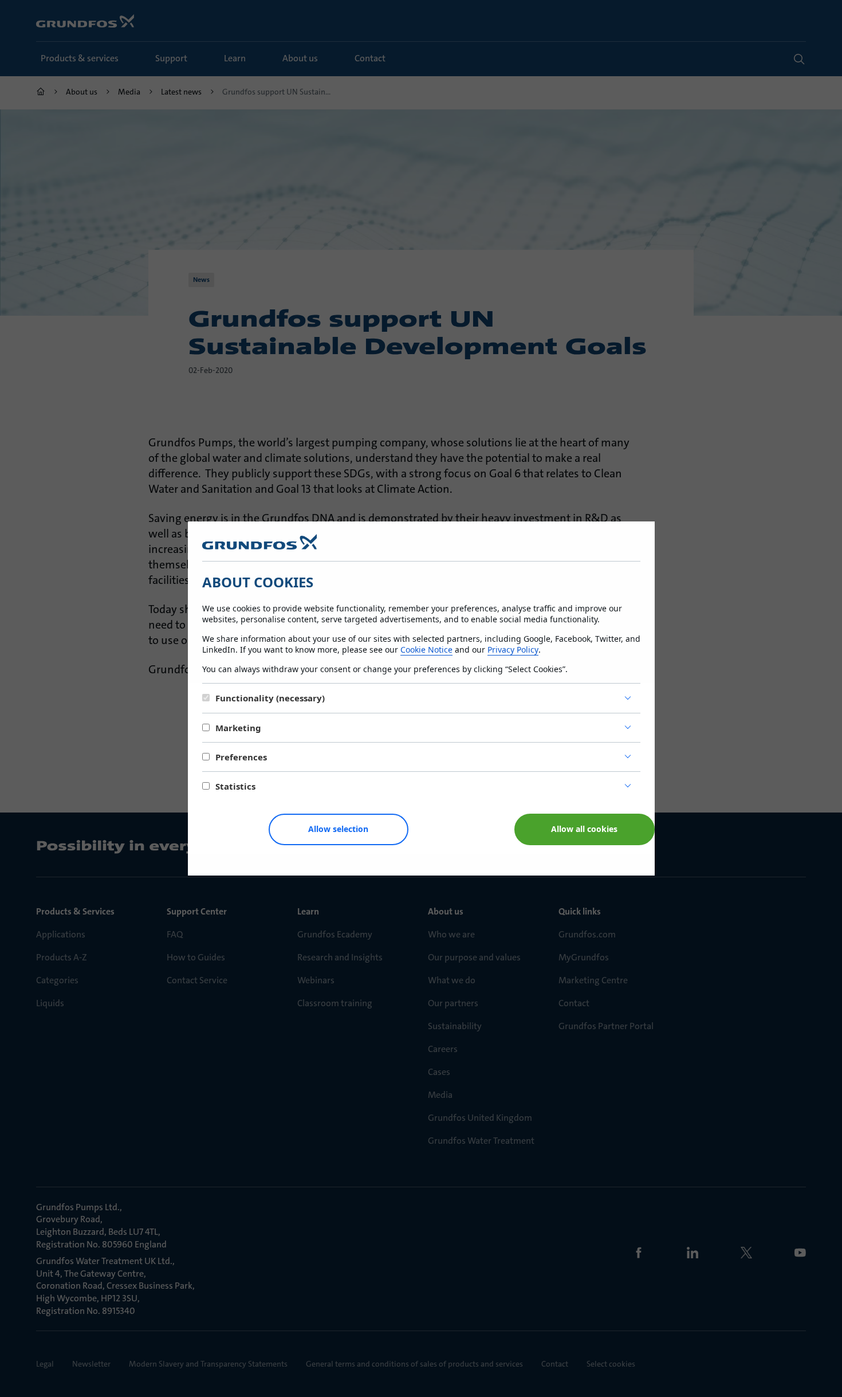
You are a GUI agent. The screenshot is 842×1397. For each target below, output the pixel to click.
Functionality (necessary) (270, 698)
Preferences (241, 757)
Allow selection (338, 828)
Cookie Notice (426, 649)
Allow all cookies (584, 828)
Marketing (238, 727)
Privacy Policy (512, 649)
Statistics (235, 786)
